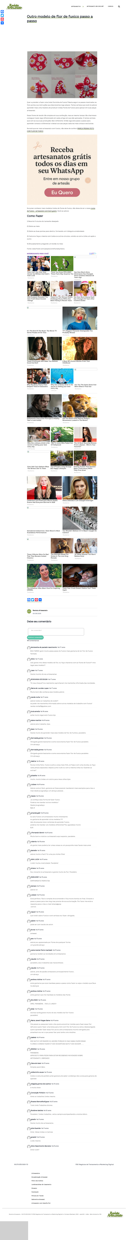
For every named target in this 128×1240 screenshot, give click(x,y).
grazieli (33, 1137)
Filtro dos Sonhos (37, 1180)
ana (32, 938)
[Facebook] (2, 12)
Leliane (33, 895)
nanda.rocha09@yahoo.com (40, 706)
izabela (33, 1037)
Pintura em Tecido (37, 1195)
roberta (33, 841)
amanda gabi (35, 813)
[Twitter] (2, 15)
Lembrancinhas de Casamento (41, 1184)
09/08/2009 (37, 613)
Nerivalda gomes (37, 738)
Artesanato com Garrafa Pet (41, 1203)
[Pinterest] (2, 19)
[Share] (2, 23)
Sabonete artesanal (38, 1199)
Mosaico (34, 1188)
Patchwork (34, 1192)
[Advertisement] (62, 37)
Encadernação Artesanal (39, 1177)
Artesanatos (35, 1173)
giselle (33, 1119)
